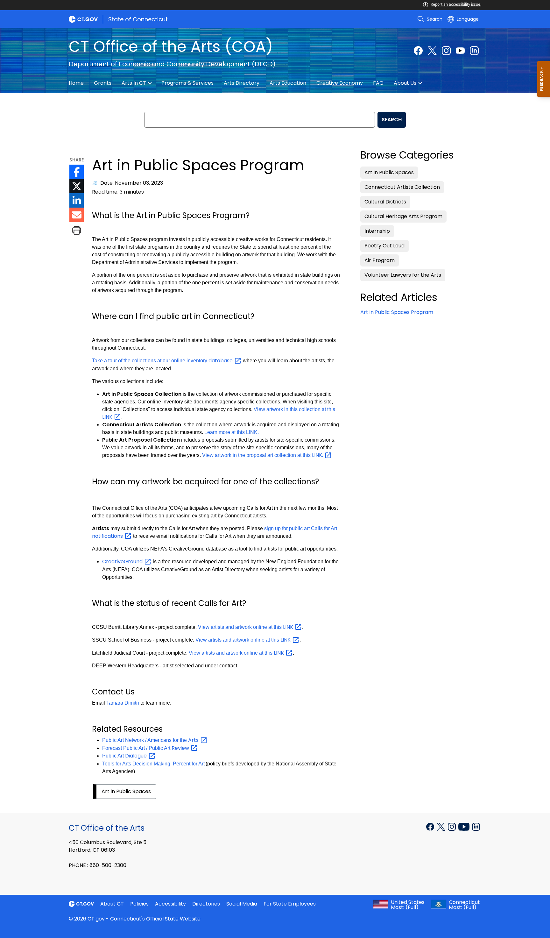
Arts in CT (134, 83)
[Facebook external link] (418, 50)
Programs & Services (187, 83)
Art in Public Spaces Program (396, 312)
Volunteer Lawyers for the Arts (402, 275)
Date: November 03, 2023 (131, 183)
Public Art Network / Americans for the (151, 740)
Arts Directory (241, 83)
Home (76, 83)
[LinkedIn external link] (476, 826)
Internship (377, 231)
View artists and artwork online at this (245, 627)
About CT (112, 903)
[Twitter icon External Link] (76, 186)
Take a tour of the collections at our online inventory (163, 360)
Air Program (379, 260)
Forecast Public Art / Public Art (146, 748)
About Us (405, 83)
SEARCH (392, 119)
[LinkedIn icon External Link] (76, 200)
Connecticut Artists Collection (402, 187)
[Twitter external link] (432, 50)
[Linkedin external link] (474, 50)
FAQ (378, 83)
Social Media (241, 903)
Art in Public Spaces (126, 791)
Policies (139, 903)
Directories (206, 903)
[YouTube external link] (460, 50)
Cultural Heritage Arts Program (403, 216)
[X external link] (442, 826)
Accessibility (170, 903)
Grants (102, 83)
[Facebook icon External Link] (76, 172)
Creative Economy (339, 83)
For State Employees (290, 903)
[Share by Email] (76, 215)
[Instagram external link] (446, 50)
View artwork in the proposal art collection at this (263, 455)
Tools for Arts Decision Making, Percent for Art (153, 763)
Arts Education (288, 83)
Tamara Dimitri (122, 703)
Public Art (125, 755)
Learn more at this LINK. (231, 432)
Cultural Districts (385, 201)
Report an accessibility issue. (456, 4)
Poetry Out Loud (384, 245)
